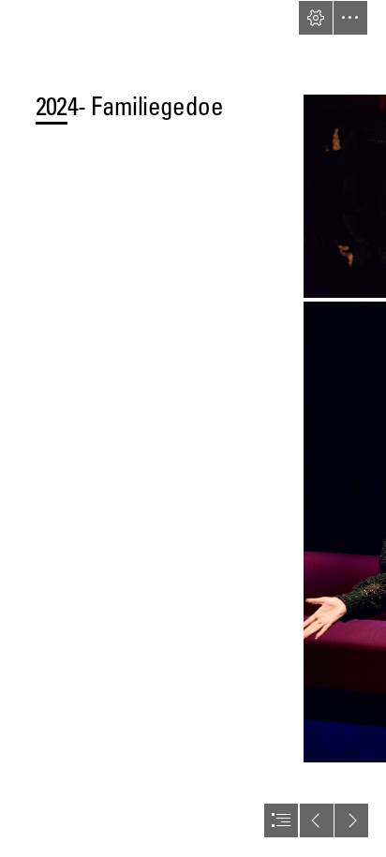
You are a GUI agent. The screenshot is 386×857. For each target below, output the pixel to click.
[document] (193, 428)
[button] (316, 18)
